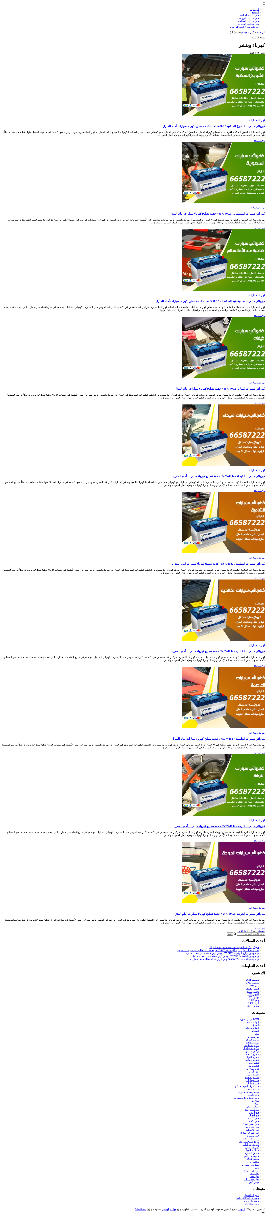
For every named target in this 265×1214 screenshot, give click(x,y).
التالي (240, 931)
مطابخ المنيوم (252, 1153)
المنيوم (255, 1031)
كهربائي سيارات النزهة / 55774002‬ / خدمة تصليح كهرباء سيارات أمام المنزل (219, 826)
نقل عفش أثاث (251, 1179)
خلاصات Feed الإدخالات (247, 1198)
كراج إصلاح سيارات (249, 1141)
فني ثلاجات (253, 1121)
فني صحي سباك (250, 1124)
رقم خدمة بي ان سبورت (246, 1098)
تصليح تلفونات (252, 1057)
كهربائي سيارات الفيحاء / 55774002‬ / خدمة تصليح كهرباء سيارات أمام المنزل (219, 476)
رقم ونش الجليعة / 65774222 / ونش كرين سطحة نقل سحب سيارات (225, 956)
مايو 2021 (254, 1000)
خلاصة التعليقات (250, 1201)
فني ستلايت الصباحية (248, 21)
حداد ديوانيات (252, 1080)
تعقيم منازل (253, 1063)
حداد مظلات (253, 1089)
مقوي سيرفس (251, 1156)
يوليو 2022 (254, 997)
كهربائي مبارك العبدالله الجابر (244, 27)
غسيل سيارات (252, 1109)
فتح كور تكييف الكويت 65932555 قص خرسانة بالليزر (232, 947)
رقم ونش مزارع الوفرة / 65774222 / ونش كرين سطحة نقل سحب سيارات (222, 953)
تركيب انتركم (252, 1039)
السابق (261, 931)
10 (251, 931)
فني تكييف (253, 1118)
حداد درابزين (252, 1074)
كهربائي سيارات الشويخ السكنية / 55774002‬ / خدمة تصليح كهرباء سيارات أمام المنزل (214, 126)
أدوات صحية (253, 1022)
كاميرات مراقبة (251, 1138)
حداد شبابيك (253, 1083)
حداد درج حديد (252, 1077)
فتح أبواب (254, 1112)
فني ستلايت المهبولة (248, 24)
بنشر (256, 1034)
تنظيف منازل (252, 1066)
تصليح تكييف (252, 1054)
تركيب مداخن (252, 1051)
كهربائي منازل (252, 1147)
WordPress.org (252, 1204)
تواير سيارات (252, 1068)
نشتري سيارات (251, 1170)
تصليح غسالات (252, 1060)
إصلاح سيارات (252, 1028)
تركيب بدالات (252, 1042)
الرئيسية (254, 9)
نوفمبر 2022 (253, 991)
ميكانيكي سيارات (250, 1164)
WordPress (140, 1209)
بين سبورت (253, 1036)
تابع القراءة (259, 140)
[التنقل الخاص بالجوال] (264, 2)
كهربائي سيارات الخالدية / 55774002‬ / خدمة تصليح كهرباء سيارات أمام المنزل (218, 651)
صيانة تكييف (252, 1106)
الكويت (241, 1209)
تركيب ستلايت (251, 1045)
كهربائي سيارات (257, 120)
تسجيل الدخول (251, 1195)
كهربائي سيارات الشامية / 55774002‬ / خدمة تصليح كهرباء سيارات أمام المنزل (218, 563)
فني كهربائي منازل (249, 1132)
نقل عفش (254, 1176)
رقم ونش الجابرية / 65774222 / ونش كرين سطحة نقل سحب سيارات (224, 959)
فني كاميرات (252, 1130)
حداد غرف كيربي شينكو (247, 1086)
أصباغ (256, 1025)
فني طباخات (252, 1127)
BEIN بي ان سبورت (249, 1019)
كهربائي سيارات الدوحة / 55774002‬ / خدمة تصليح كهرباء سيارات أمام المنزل (219, 913)
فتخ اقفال (254, 1115)
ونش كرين (253, 1182)
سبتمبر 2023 (252, 982)
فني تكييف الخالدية (249, 15)
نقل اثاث (254, 1173)
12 (245, 931)
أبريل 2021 (253, 1003)
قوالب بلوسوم (169, 1209)
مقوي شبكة (253, 1159)
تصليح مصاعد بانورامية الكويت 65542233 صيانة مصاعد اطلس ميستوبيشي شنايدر (218, 950)
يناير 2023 (254, 985)
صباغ (256, 1103)
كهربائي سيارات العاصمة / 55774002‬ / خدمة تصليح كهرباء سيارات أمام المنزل (218, 738)
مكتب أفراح (253, 1162)
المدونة (255, 12)
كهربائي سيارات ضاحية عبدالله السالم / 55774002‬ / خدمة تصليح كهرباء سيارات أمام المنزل (210, 301)
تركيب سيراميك (251, 1048)
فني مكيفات (252, 1135)
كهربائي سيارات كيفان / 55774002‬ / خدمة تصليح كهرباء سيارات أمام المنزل (220, 388)
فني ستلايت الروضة (249, 18)
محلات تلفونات (251, 1150)
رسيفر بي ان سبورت (248, 1092)
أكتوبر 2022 (253, 994)
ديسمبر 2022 (252, 988)
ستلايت (255, 1100)
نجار (257, 1167)
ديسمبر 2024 (252, 979)
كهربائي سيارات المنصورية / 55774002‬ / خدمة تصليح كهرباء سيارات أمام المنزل (217, 213)
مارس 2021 (253, 1006)
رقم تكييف (253, 1095)
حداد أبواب (253, 1071)
